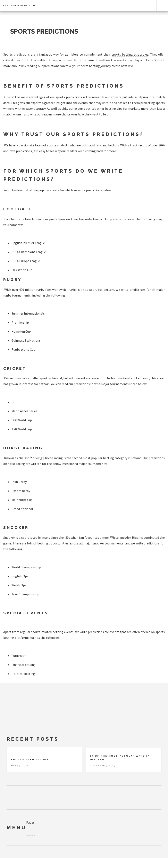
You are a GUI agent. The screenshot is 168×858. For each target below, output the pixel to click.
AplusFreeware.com (19, 6)
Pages (30, 822)
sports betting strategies (130, 54)
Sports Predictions (44, 31)
